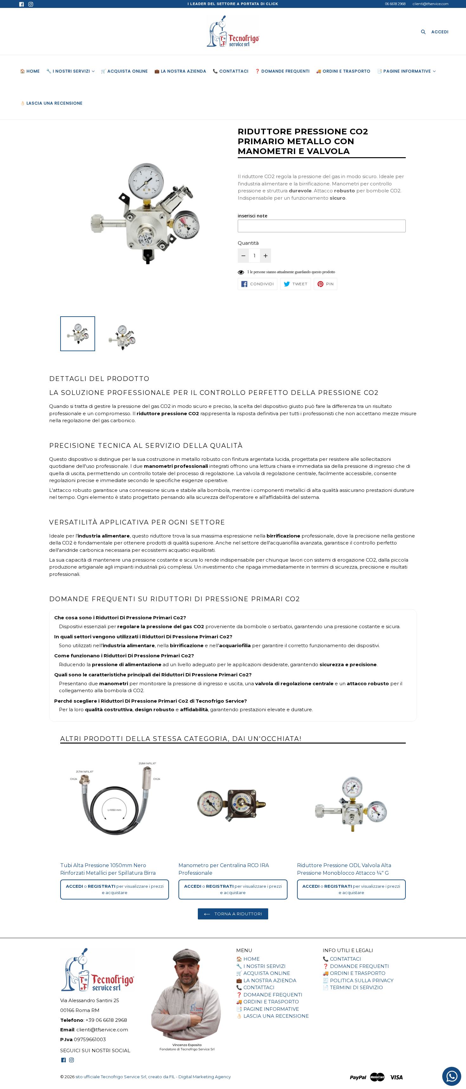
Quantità (248, 243)
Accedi (74, 886)
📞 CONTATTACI (231, 71)
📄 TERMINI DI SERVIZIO (353, 987)
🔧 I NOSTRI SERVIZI (68, 71)
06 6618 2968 (395, 4)
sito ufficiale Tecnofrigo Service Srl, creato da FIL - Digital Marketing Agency (153, 1076)
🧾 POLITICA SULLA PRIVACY (358, 980)
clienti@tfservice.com (431, 4)
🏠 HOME (30, 71)
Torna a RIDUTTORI (237, 913)
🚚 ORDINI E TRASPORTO (343, 71)
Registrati (101, 886)
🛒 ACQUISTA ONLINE (124, 71)
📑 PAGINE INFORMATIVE (404, 71)
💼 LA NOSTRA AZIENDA (180, 71)
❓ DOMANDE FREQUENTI (282, 71)
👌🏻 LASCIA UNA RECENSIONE (51, 103)
